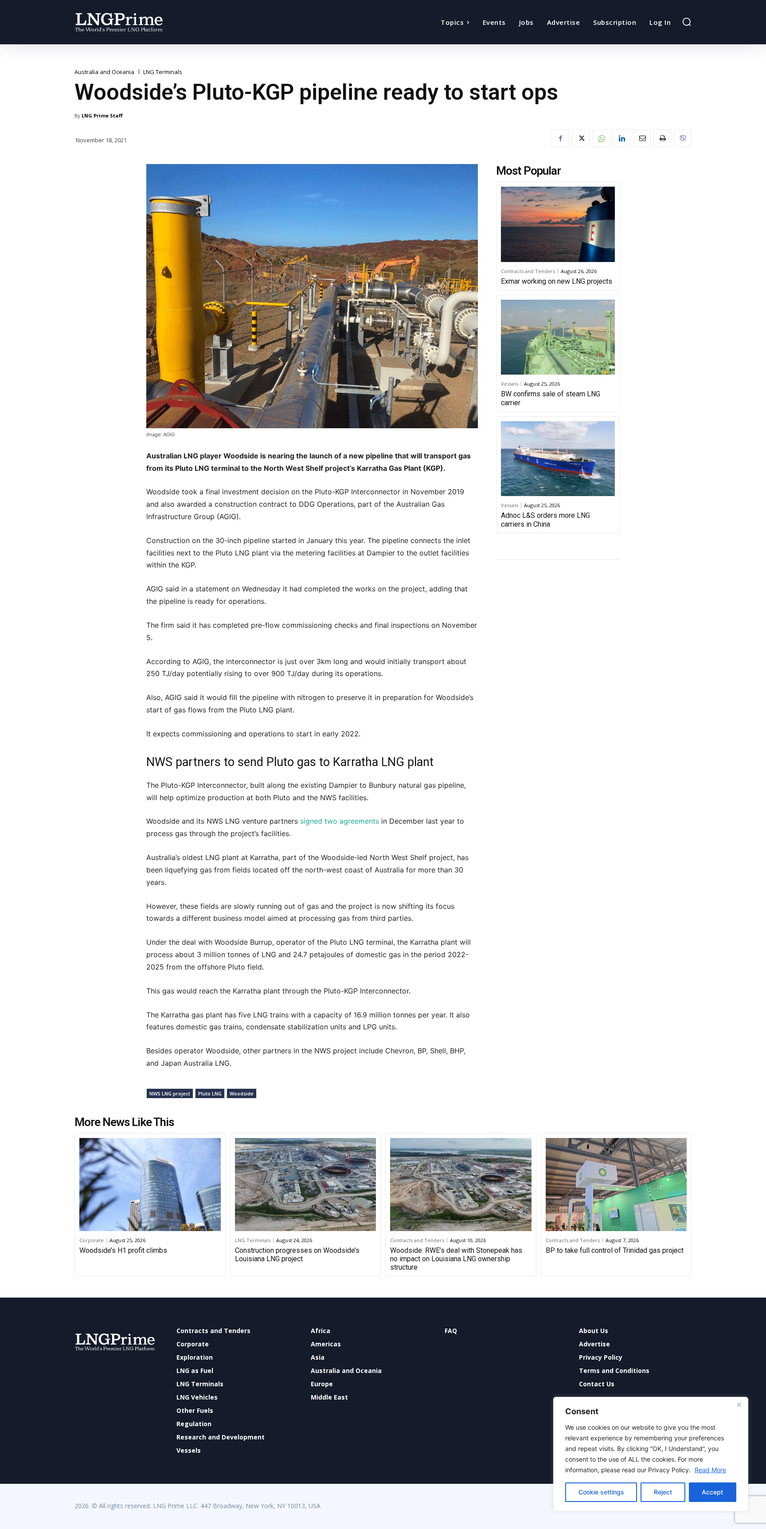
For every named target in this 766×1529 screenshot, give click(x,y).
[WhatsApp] (601, 138)
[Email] (642, 138)
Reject (663, 1492)
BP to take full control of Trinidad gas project (615, 1250)
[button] (687, 22)
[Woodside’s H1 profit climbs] (150, 1184)
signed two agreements (340, 821)
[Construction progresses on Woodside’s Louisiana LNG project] (305, 1184)
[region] (650, 1454)
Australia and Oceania (104, 72)
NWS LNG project (169, 1093)
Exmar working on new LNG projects (556, 281)
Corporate (91, 1240)
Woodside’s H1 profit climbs (123, 1250)
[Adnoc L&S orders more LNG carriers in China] (558, 459)
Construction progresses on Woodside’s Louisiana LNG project (297, 1254)
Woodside (242, 1093)
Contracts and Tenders (528, 271)
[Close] (739, 1404)
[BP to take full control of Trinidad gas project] (616, 1184)
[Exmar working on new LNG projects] (558, 224)
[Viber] (683, 138)
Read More (710, 1470)
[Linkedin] (621, 138)
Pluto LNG (210, 1093)
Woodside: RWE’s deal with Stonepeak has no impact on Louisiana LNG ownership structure (456, 1258)
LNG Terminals (162, 72)
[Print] (662, 138)
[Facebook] (560, 138)
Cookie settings (601, 1492)
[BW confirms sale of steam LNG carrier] (558, 337)
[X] (581, 138)
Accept (712, 1492)
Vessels (509, 383)
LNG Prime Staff (102, 115)
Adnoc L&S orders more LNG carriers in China (545, 519)
